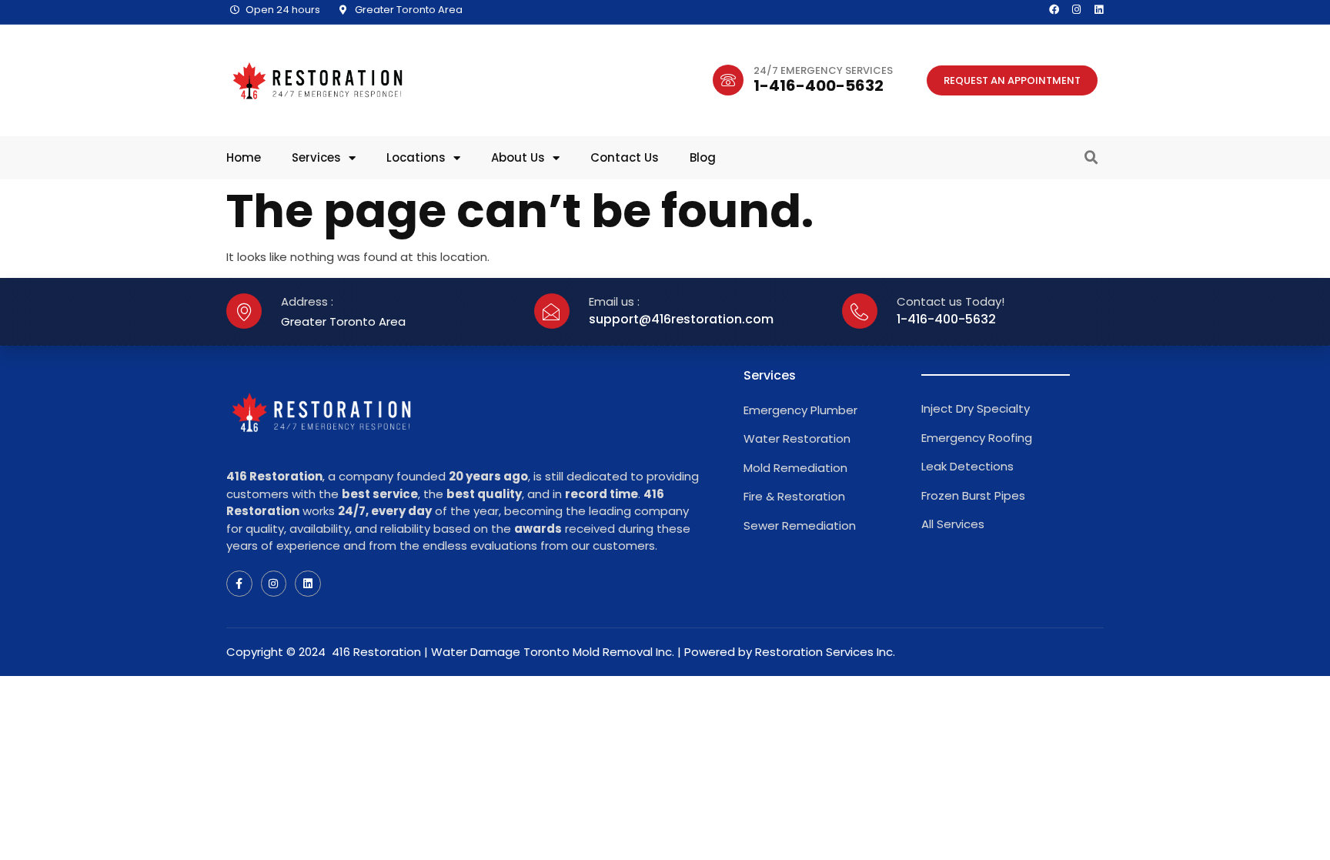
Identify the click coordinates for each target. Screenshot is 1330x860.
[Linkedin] (1099, 10)
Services (316, 158)
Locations (416, 158)
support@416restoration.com (681, 319)
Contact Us (624, 158)
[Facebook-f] (239, 584)
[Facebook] (1054, 10)
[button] (1091, 158)
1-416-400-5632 (819, 85)
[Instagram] (1076, 10)
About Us (518, 158)
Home (243, 158)
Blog (703, 158)
